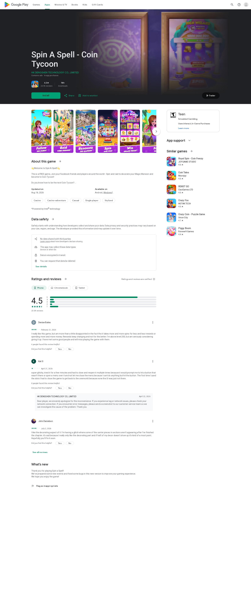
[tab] (36, 4)
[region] (72, 84)
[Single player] (92, 200)
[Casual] (75, 200)
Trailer (210, 95)
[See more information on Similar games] (191, 151)
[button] (41, 131)
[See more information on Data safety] (52, 219)
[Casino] (37, 200)
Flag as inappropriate (44, 486)
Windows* (108, 192)
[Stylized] (108, 200)
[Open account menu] (246, 4)
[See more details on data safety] (41, 266)
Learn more (45, 241)
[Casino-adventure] (56, 200)
